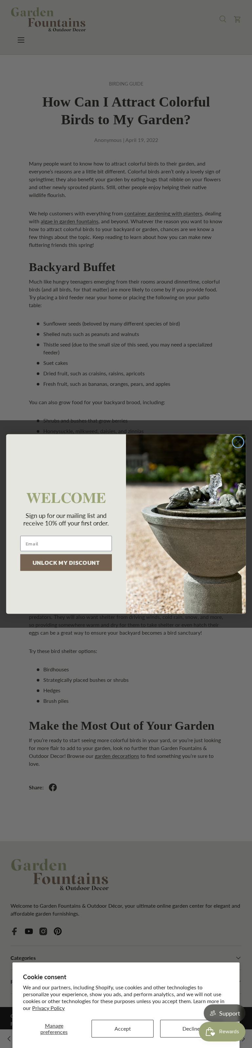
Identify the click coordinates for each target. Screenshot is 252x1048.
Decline (191, 1028)
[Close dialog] (238, 442)
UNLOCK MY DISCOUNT (66, 562)
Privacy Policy (48, 1008)
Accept (123, 1028)
